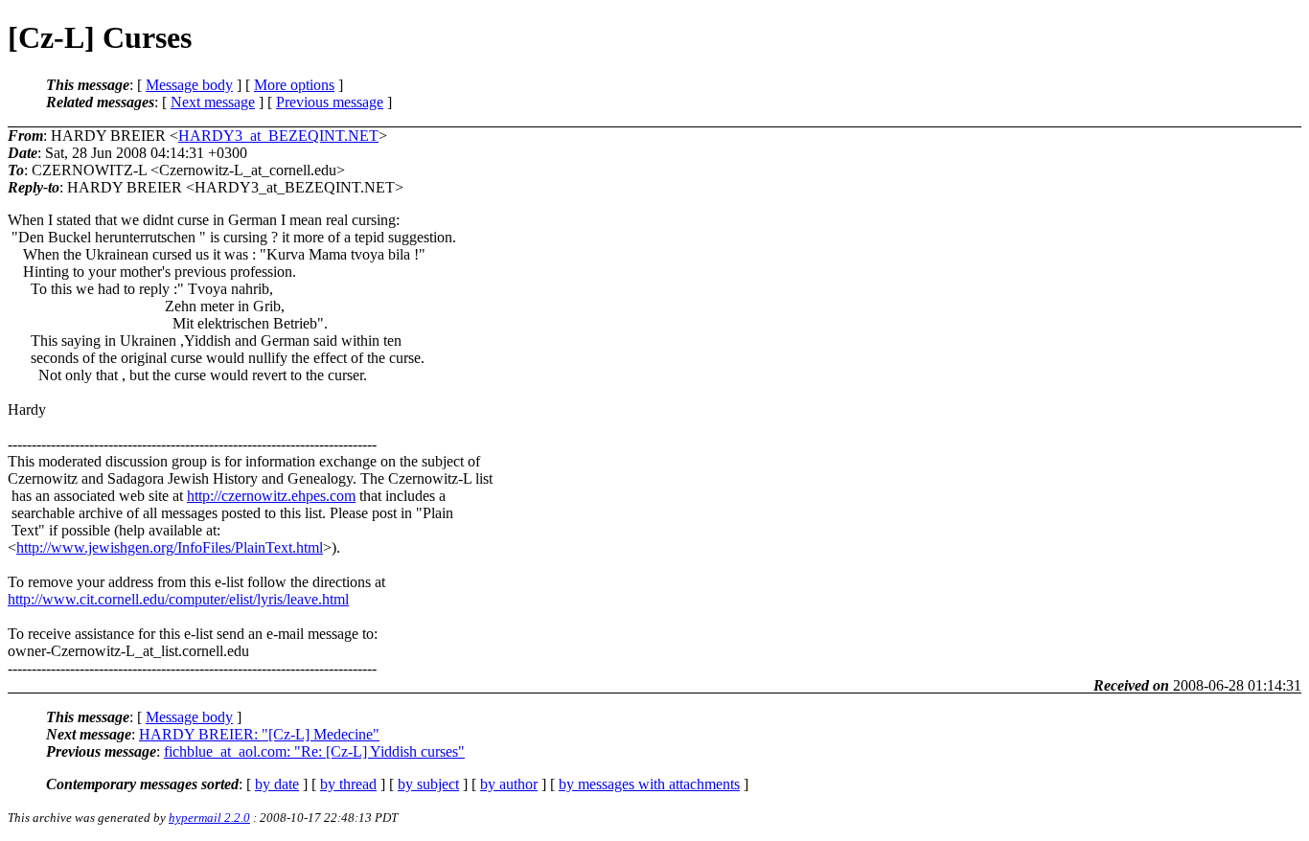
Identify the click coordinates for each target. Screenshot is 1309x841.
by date (277, 784)
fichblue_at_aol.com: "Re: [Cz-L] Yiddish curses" (314, 751)
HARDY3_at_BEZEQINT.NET (278, 135)
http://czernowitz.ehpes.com (271, 496)
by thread (348, 784)
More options (294, 85)
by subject (428, 784)
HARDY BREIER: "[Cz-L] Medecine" (259, 734)
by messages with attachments (649, 784)
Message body (189, 85)
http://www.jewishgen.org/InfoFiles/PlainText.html (169, 547)
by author (509, 784)
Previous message (329, 102)
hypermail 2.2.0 (209, 817)
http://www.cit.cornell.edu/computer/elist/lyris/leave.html (178, 599)
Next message (213, 102)
